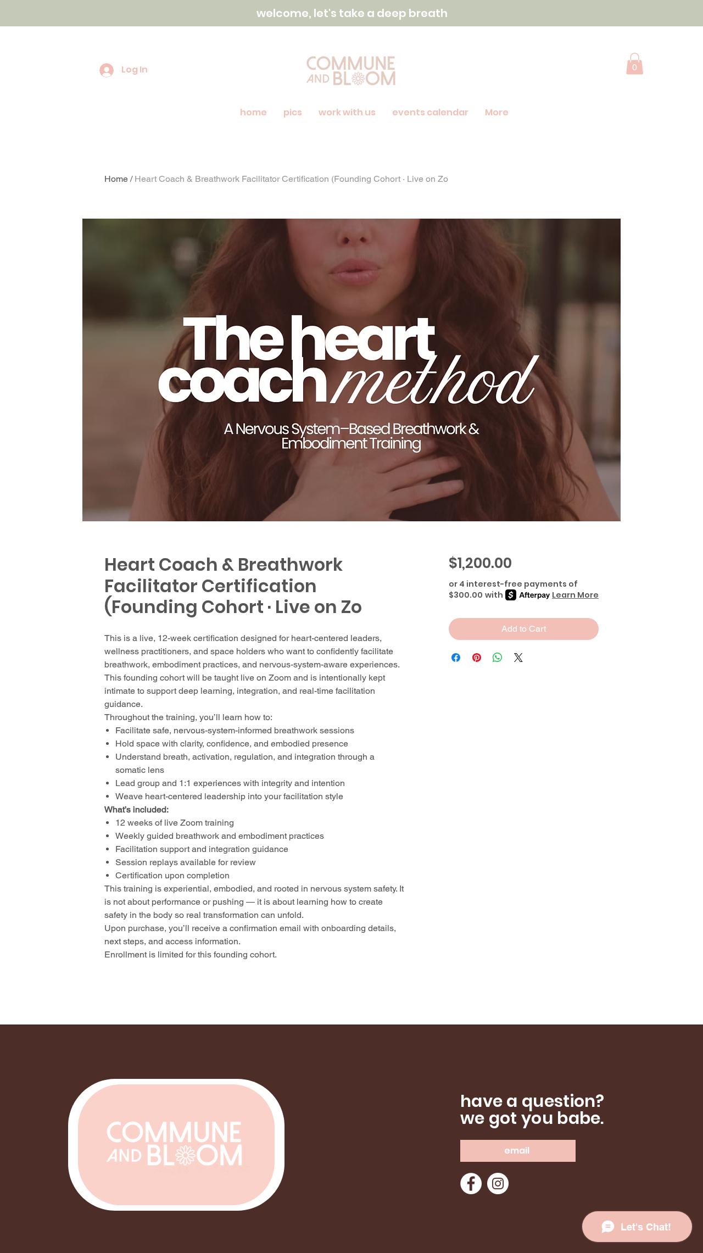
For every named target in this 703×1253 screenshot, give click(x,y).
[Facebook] (471, 1183)
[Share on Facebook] (455, 657)
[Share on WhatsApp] (497, 657)
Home (116, 179)
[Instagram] (498, 1183)
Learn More (575, 594)
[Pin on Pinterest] (476, 657)
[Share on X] (518, 657)
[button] (635, 63)
